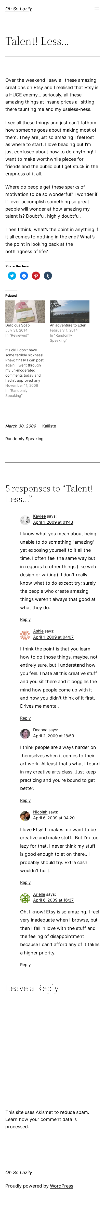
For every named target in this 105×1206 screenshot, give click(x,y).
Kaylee (39, 516)
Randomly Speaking (24, 438)
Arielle (39, 894)
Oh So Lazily (18, 8)
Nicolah (40, 812)
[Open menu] (97, 9)
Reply (25, 619)
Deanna (40, 729)
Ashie (38, 631)
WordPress (61, 1186)
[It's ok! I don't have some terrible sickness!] (27, 373)
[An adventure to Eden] (69, 311)
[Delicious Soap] (25, 311)
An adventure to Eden (68, 325)
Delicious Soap (17, 325)
